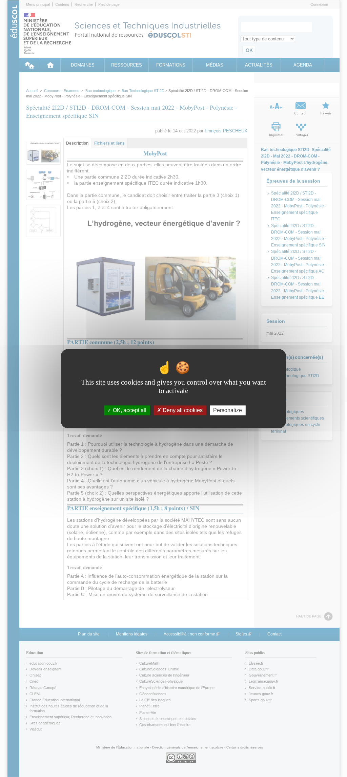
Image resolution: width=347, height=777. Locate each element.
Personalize (227, 410)
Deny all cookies (182, 410)
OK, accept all (128, 410)
